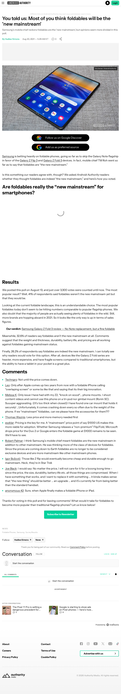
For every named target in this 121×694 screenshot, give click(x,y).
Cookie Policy (48, 657)
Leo (7, 385)
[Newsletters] (110, 643)
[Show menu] (3, 3)
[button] (60, 3)
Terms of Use (48, 650)
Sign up (114, 554)
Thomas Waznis (15, 417)
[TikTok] (117, 643)
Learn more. (86, 14)
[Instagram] (88, 643)
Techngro (11, 379)
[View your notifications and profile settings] (116, 574)
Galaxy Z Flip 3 (28, 160)
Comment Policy (77, 547)
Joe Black (11, 468)
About (5, 644)
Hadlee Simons (12, 39)
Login (115, 3)
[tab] (10, 574)
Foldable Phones (9, 532)
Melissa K (11, 395)
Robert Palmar (14, 440)
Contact (45, 644)
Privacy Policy (10, 657)
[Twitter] (103, 643)
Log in (106, 554)
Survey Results (32, 532)
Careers (6, 650)
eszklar (9, 422)
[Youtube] (96, 643)
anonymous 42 (14, 490)
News (5, 528)
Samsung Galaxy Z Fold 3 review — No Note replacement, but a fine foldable (68, 329)
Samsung (8, 156)
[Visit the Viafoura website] (112, 624)
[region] (60, 589)
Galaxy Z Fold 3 (52, 160)
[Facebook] (81, 643)
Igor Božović (12, 458)
